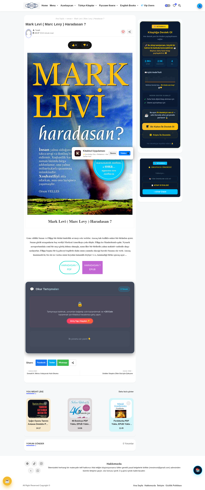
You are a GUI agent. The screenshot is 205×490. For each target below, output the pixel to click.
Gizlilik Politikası (174, 485)
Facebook (41, 363)
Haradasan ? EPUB (92, 267)
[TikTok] (34, 463)
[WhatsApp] (38, 470)
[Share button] (72, 363)
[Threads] (31, 470)
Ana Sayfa (60, 19)
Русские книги (107, 5)
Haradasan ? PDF (69, 267)
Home (45, 5)
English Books (128, 5)
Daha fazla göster (126, 392)
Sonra (113, 153)
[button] (167, 5)
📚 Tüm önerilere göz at (160, 179)
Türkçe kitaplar (86, 5)
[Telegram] (27, 463)
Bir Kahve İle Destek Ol (162, 126)
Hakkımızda (150, 485)
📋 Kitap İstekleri (160, 185)
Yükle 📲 (124, 153)
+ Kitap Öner (160, 192)
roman (69, 19)
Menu (53, 5)
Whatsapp (63, 363)
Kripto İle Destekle (162, 135)
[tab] (45, 5)
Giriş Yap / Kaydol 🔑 (80, 321)
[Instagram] (41, 463)
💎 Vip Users (147, 5)
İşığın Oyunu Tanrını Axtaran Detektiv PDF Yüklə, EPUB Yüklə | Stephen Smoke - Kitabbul (38, 423)
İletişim (160, 485)
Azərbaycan (67, 5)
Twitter (52, 363)
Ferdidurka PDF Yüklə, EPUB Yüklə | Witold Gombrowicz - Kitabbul (121, 423)
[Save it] (123, 31)
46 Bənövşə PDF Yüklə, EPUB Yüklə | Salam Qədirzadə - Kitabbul (80, 423)
